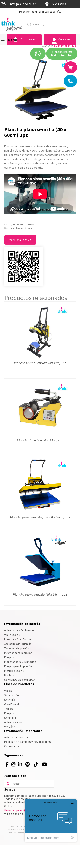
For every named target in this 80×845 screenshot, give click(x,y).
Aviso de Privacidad (16, 737)
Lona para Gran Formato (18, 639)
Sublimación (11, 695)
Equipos (9, 657)
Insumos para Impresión (18, 653)
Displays (9, 675)
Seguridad (10, 718)
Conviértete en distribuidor (19, 680)
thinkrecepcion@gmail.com (21, 810)
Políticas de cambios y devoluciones (27, 742)
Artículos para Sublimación (19, 630)
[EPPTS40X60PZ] (40, 88)
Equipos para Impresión (18, 666)
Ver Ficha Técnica (20, 240)
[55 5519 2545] (70, 81)
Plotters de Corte (14, 671)
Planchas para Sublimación (20, 662)
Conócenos (11, 746)
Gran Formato (12, 704)
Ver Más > (9, 727)
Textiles (8, 709)
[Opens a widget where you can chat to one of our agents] (51, 820)
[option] (40, 11)
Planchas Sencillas (65, 46)
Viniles (8, 691)
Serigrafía (9, 700)
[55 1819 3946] (70, 67)
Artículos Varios (13, 722)
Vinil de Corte (12, 635)
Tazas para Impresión (16, 648)
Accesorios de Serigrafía (17, 644)
